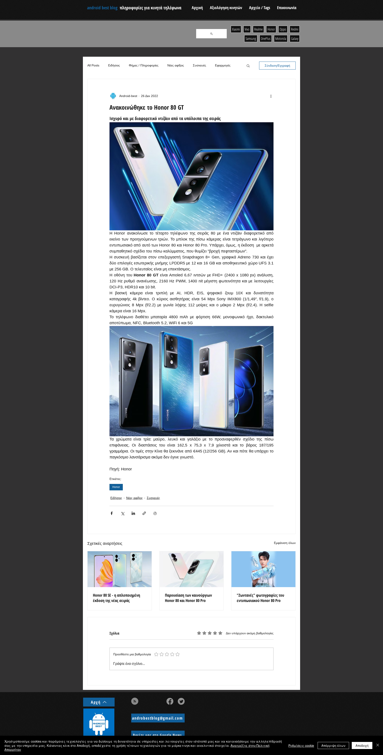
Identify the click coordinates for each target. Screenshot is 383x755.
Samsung (251, 38)
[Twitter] (181, 701)
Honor (116, 487)
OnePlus (265, 38)
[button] (248, 65)
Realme (258, 29)
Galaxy (294, 38)
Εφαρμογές (223, 65)
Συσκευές (199, 65)
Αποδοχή (362, 745)
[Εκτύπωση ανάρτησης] (155, 513)
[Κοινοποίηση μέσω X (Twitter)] (122, 513)
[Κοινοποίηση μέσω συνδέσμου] (144, 513)
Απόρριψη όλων (333, 745)
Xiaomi (236, 29)
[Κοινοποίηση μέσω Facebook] (111, 513)
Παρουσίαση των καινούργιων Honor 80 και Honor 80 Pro (188, 597)
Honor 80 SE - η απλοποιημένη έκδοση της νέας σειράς (116, 597)
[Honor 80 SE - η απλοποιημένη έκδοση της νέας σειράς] (120, 569)
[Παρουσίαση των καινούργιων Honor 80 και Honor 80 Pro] (192, 569)
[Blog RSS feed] (134, 701)
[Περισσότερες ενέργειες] (271, 96)
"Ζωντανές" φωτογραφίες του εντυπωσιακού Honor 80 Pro (260, 597)
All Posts (93, 65)
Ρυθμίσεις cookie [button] (301, 745)
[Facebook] (169, 701)
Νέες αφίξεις (175, 65)
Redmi (294, 29)
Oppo (283, 29)
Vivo (247, 29)
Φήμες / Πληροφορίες (143, 65)
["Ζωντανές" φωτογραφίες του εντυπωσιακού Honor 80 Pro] (263, 569)
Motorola (280, 38)
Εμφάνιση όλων (285, 543)
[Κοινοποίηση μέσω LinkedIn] (133, 513)
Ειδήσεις (114, 65)
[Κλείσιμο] (377, 745)
